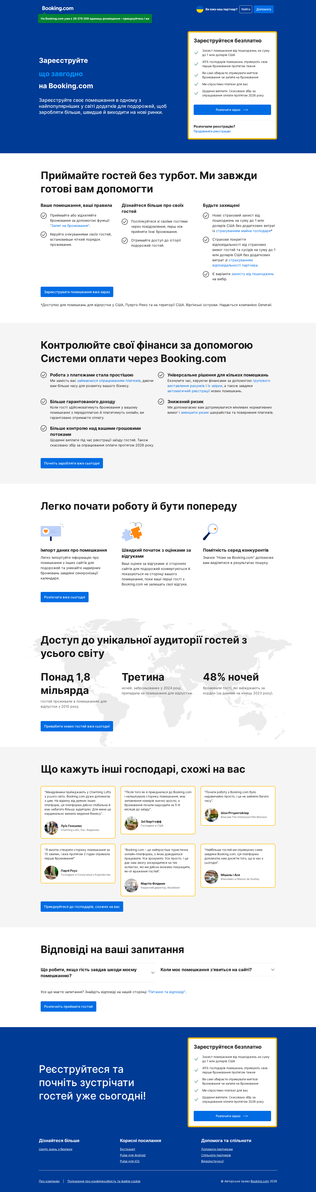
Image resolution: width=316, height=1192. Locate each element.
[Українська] (200, 9)
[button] (95, 18)
